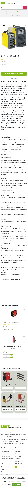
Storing (17, 461)
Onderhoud (18, 456)
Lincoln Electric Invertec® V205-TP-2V (14, 320)
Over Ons (3, 469)
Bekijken (6, 329)
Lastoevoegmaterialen (7, 458)
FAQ (16, 454)
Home (8, 12)
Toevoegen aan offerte (15, 73)
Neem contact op (14, 78)
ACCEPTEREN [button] (16, 484)
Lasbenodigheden (6, 454)
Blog (2, 467)
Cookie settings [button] (6, 484)
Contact (17, 451)
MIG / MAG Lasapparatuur (17, 348)
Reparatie (17, 458)
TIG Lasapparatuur (15, 322)
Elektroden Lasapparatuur (13, 14)
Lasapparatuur (16, 12)
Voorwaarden (4, 474)
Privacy (3, 472)
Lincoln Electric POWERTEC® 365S (12, 346)
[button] (25, 25)
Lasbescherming (5, 456)
